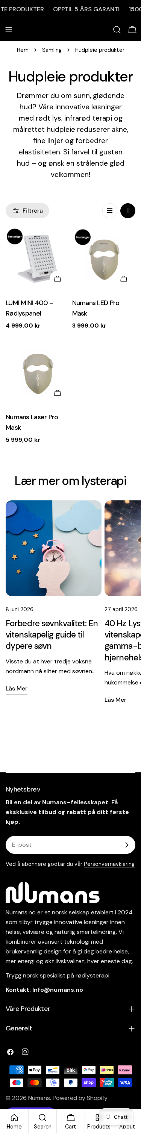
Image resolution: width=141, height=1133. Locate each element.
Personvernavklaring (109, 864)
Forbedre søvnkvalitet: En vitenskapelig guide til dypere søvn (52, 635)
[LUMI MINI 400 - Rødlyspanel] (37, 259)
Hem (23, 50)
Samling (52, 50)
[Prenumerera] (127, 845)
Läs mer (16, 688)
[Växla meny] (8, 29)
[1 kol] (109, 210)
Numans (39, 1098)
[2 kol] (127, 210)
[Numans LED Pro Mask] (104, 259)
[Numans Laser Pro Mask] (37, 373)
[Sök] (116, 29)
